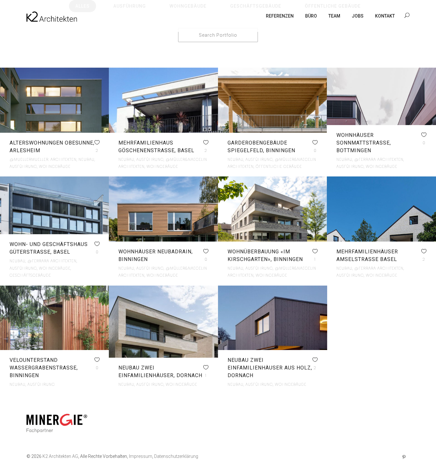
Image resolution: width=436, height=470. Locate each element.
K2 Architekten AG (60, 456)
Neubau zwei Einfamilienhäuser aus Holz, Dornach (270, 367)
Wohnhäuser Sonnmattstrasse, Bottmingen (363, 142)
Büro (311, 16)
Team (334, 16)
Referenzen (280, 16)
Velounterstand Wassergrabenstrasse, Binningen (44, 367)
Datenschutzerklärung (176, 456)
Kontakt (385, 16)
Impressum (140, 456)
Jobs (358, 16)
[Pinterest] (404, 458)
